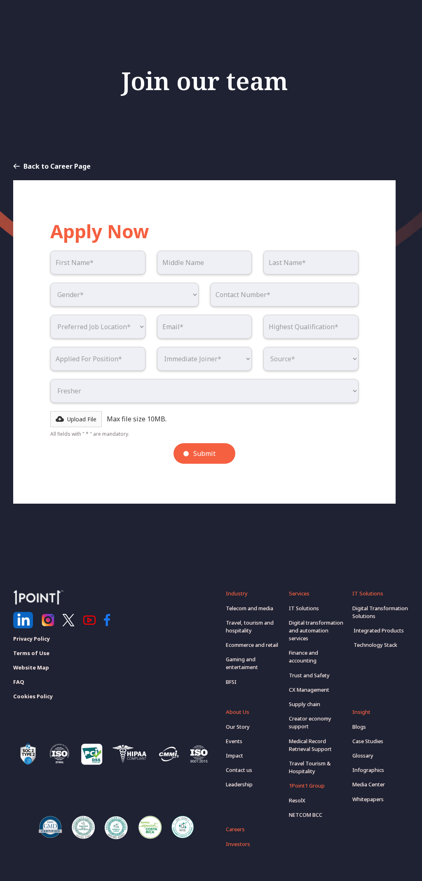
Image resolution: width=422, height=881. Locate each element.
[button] (76, 419)
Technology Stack (374, 645)
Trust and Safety (309, 675)
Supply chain (304, 704)
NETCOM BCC (305, 814)
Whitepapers (368, 799)
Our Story (238, 726)
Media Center (368, 784)
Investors (238, 844)
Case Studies (367, 741)
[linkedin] (23, 620)
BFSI (231, 682)
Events (234, 741)
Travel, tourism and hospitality (250, 626)
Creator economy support (310, 722)
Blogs (359, 726)
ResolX (297, 800)
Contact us (239, 770)
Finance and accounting (303, 656)
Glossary (362, 755)
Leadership (239, 784)
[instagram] (48, 620)
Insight (361, 712)
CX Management (309, 689)
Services (299, 593)
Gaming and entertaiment (242, 663)
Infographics (368, 770)
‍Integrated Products (378, 630)
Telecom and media (249, 608)
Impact (234, 755)
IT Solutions (304, 608)
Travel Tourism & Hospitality (310, 767)
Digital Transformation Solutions (380, 612)
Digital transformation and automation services (316, 630)
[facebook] (110, 620)
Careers (235, 829)
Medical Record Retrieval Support (310, 745)
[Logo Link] (38, 597)
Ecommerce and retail (252, 645)
